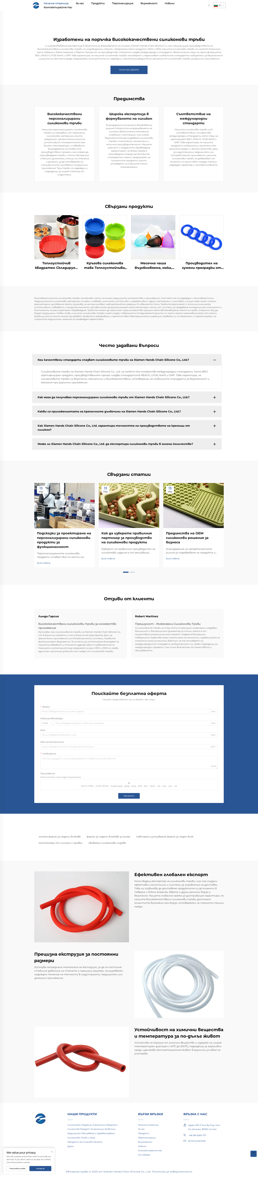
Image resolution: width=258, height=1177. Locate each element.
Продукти (98, 3)
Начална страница (56, 3)
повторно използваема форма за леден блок (164, 836)
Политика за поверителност (172, 1171)
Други (70, 1146)
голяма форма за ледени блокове (60, 836)
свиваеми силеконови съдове (107, 842)
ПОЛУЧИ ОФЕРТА (129, 70)
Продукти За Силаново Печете (84, 1142)
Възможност (149, 3)
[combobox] (47, 723)
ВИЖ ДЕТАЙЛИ (56, 237)
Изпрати (129, 796)
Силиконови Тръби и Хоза (81, 1137)
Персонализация (122, 3)
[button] (125, 572)
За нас (80, 3)
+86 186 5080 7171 (197, 1135)
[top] (253, 1154)
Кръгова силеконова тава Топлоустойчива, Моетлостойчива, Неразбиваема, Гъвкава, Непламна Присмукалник (104, 265)
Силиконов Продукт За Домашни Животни (91, 1129)
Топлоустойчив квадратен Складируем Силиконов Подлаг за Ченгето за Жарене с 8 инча (56, 265)
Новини (170, 3)
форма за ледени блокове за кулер (108, 836)
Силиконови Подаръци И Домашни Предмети (92, 1125)
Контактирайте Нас (58, 7)
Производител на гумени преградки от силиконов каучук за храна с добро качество (201, 265)
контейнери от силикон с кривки (61, 842)
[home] (36, 5)
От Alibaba (144, 1155)
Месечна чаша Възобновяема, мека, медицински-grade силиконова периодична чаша (153, 265)
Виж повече (44, 563)
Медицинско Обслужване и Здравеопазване (91, 1133)
